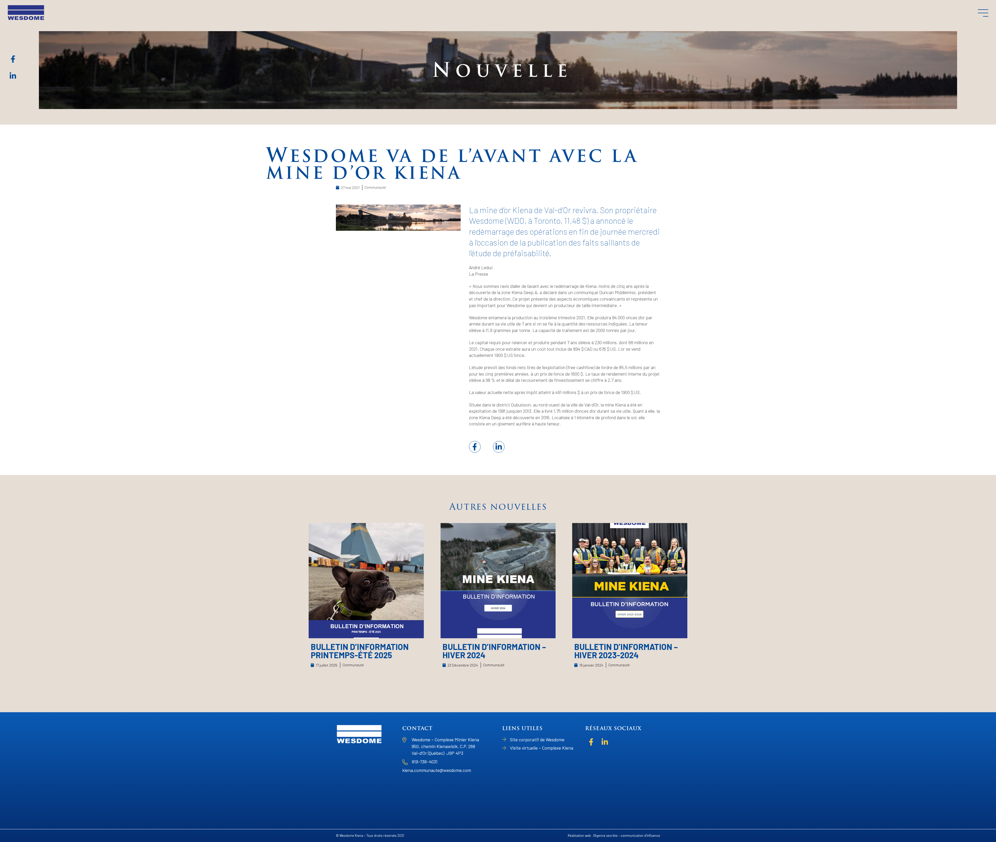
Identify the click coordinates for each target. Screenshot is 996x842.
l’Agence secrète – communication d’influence (626, 835)
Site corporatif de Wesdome (537, 739)
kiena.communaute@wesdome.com (436, 770)
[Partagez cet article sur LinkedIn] (499, 447)
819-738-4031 (425, 761)
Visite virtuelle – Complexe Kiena (541, 748)
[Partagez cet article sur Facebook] (475, 447)
